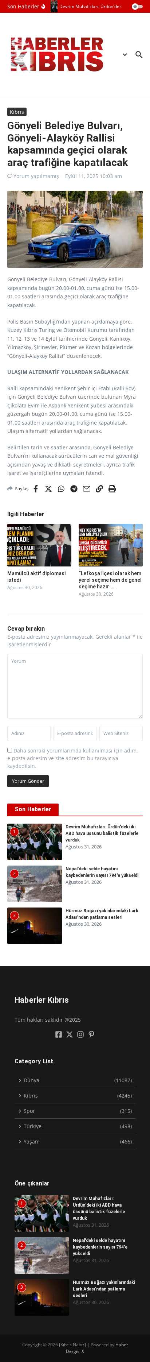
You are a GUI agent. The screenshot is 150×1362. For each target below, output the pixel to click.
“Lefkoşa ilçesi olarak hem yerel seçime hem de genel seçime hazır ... (110, 579)
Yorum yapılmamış (36, 176)
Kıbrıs (17, 111)
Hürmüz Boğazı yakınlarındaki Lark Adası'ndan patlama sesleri (104, 1289)
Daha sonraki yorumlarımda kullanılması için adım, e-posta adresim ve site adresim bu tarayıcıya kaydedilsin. (72, 758)
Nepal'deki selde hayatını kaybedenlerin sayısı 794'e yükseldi (100, 1247)
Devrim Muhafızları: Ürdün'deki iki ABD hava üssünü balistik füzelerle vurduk (102, 833)
